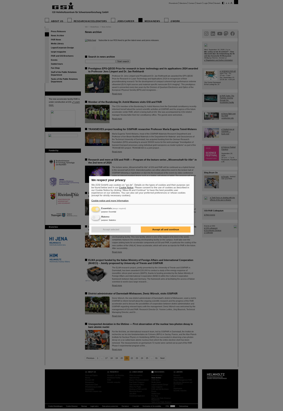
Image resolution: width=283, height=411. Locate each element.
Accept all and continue (165, 229)
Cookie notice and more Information (110, 200)
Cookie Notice (126, 187)
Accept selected (111, 229)
